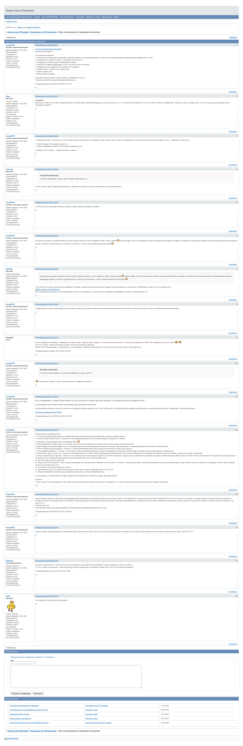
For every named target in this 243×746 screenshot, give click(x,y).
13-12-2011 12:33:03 (51, 202)
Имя (12, 660)
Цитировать (233, 92)
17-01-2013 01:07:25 (51, 561)
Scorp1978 (10, 45)
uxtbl (8, 596)
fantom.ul (9, 561)
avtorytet (9, 169)
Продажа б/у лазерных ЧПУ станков (98, 723)
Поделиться (39, 45)
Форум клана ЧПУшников (17, 32)
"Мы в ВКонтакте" (67, 17)
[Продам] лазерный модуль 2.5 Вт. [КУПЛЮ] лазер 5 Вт (29, 723)
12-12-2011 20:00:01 (51, 136)
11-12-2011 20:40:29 (51, 96)
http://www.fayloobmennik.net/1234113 (48, 49)
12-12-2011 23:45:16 (51, 169)
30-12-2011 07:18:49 (51, 304)
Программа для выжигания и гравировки (24, 705)
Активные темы (11, 21)
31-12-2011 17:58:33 (51, 396)
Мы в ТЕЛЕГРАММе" (50, 17)
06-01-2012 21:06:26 (51, 494)
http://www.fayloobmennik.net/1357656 (48, 412)
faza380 (9, 269)
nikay (8, 96)
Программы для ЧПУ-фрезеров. (43, 32)
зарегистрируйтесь (33, 27)
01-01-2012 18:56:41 (51, 430)
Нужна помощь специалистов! (20, 718)
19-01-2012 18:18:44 (51, 527)
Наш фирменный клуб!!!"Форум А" (19, 17)
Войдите (20, 27)
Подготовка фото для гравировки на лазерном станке (29, 710)
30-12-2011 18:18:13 (51, 363)
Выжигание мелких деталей (19, 714)
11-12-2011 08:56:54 (51, 45)
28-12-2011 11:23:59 (51, 269)
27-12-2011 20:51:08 (51, 235)
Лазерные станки (91, 710)
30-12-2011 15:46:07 (51, 337)
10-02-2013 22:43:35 (51, 596)
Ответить (233, 37)
